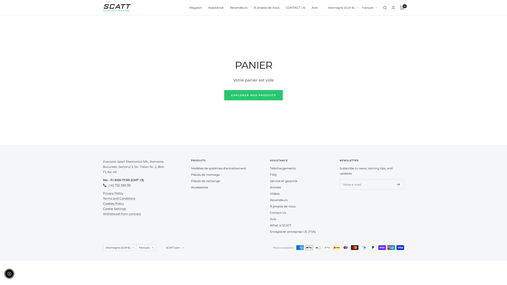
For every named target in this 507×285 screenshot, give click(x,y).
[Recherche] (385, 8)
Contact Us (278, 213)
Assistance (216, 8)
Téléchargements (283, 168)
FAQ (273, 175)
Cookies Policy (113, 203)
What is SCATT (281, 225)
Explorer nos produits (253, 95)
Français (368, 8)
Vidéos (275, 194)
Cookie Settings (114, 209)
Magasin (195, 8)
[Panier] (402, 8)
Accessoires (199, 187)
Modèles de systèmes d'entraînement (218, 168)
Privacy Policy (113, 193)
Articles (275, 187)
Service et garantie (283, 181)
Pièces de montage (205, 175)
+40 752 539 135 (119, 185)
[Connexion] (393, 7)
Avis (315, 8)
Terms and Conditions (119, 198)
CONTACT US (295, 8)
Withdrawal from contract (122, 214)
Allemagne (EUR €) (341, 8)
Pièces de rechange (205, 181)
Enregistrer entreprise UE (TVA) (293, 232)
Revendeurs (239, 8)
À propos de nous (266, 8)
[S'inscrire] (398, 184)
